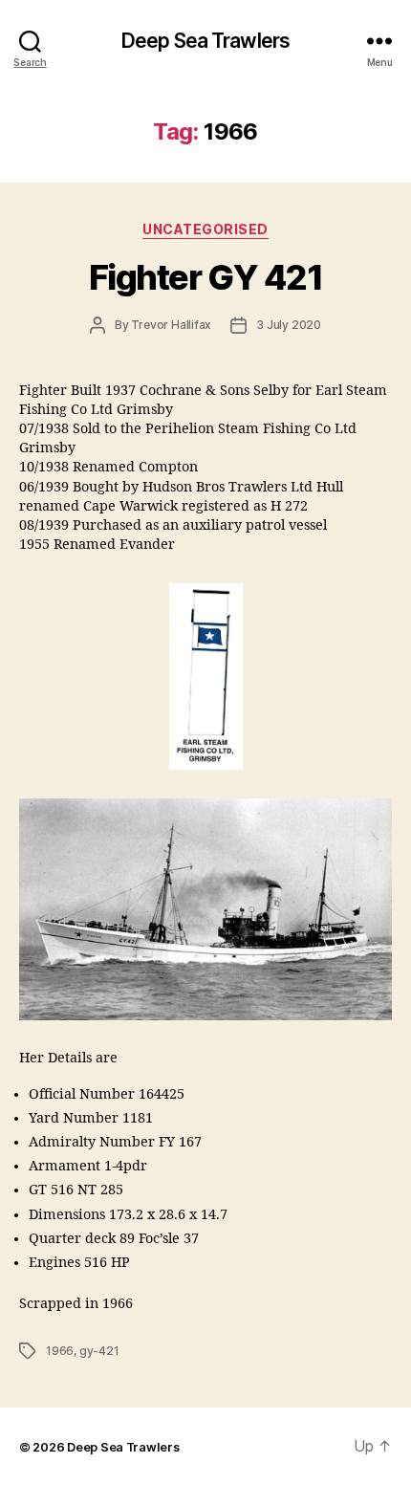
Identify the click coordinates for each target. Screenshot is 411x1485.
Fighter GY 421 (205, 277)
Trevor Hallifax (171, 324)
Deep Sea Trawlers (205, 41)
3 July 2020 (288, 324)
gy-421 (99, 1350)
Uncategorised (205, 229)
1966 (60, 1350)
